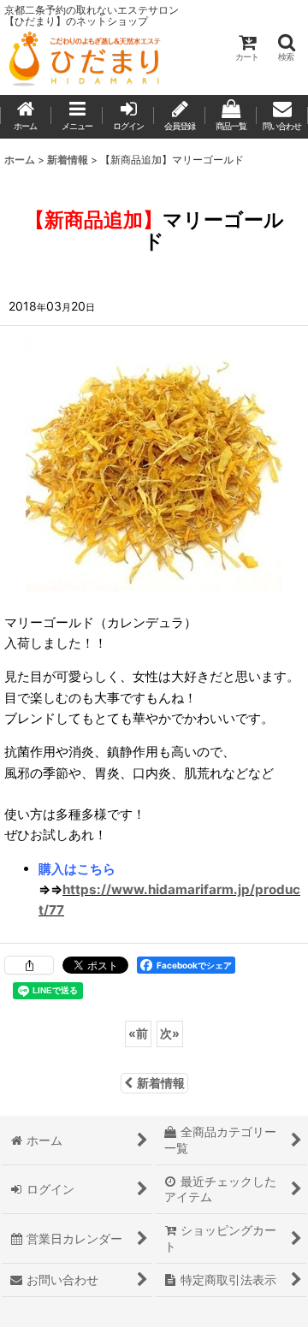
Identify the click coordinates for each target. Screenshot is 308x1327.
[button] (286, 47)
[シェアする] (29, 965)
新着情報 (161, 1082)
